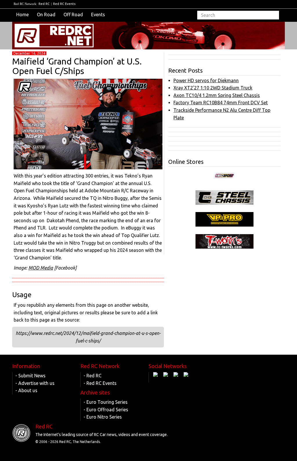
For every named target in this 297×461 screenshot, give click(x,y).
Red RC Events (64, 4)
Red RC (44, 4)
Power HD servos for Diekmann (206, 80)
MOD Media (40, 267)
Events (98, 14)
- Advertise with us (35, 383)
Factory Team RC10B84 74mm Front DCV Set (220, 102)
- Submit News (30, 375)
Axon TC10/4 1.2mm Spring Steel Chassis (216, 95)
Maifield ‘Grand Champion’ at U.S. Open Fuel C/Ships (77, 66)
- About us (26, 390)
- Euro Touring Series (106, 402)
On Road (46, 14)
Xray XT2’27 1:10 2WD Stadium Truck (212, 87)
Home (22, 14)
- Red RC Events (100, 383)
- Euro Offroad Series (106, 409)
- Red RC (93, 375)
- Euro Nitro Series (103, 416)
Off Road (73, 14)
